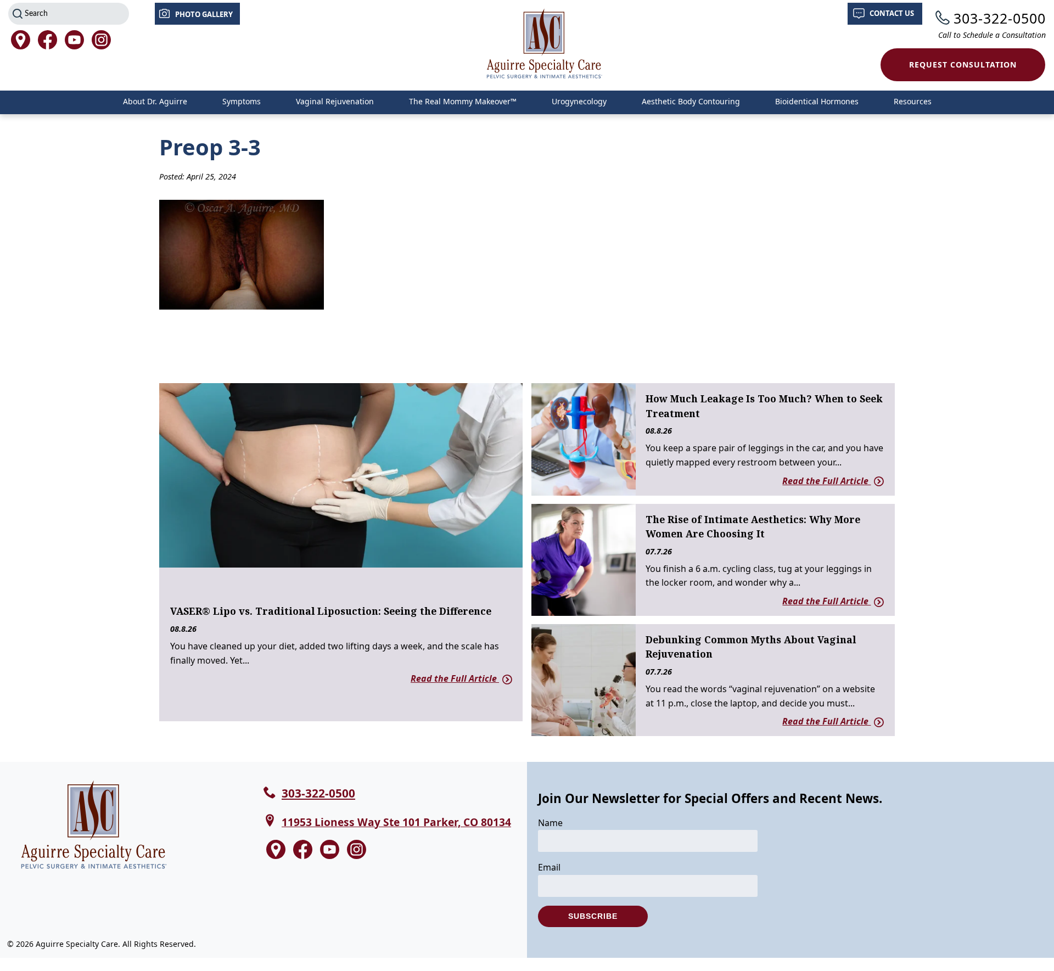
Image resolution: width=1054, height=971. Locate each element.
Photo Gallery (204, 14)
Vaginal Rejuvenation (335, 101)
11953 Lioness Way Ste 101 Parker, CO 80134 (396, 822)
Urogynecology (579, 101)
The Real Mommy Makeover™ (463, 101)
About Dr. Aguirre (155, 101)
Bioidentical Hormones (817, 101)
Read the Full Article (455, 678)
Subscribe (593, 916)
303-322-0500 (1000, 18)
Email (549, 867)
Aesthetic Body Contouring (691, 101)
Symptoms (241, 101)
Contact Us (892, 13)
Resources (913, 101)
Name (550, 823)
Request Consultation (963, 64)
